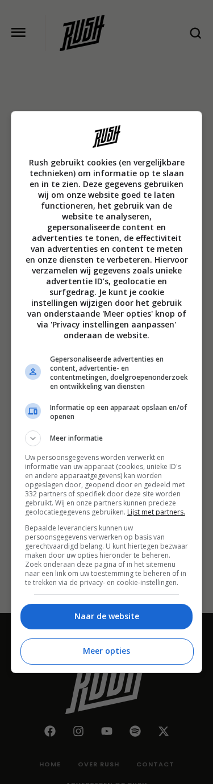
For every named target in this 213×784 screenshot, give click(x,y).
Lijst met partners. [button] (156, 512)
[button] (107, 438)
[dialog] (107, 392)
